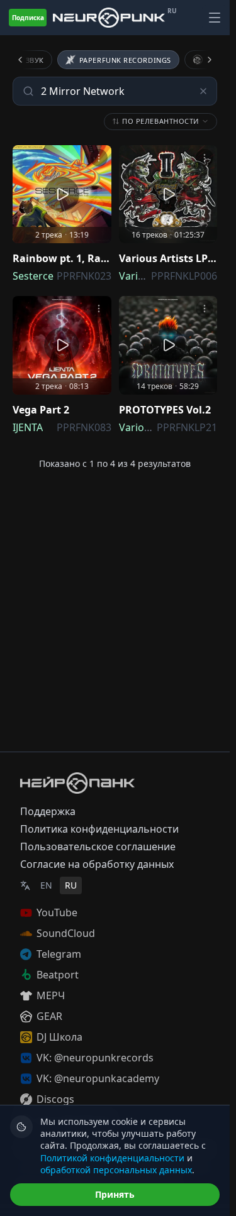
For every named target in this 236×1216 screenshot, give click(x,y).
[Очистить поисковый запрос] (203, 91)
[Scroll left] (28, 59)
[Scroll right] (202, 59)
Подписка (28, 17)
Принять (115, 1194)
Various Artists (154, 427)
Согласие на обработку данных (97, 864)
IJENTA (28, 427)
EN (46, 885)
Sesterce (33, 276)
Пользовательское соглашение (98, 846)
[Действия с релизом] (99, 158)
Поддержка (48, 811)
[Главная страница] (109, 18)
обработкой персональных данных (116, 1170)
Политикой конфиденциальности (112, 1158)
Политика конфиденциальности (99, 829)
